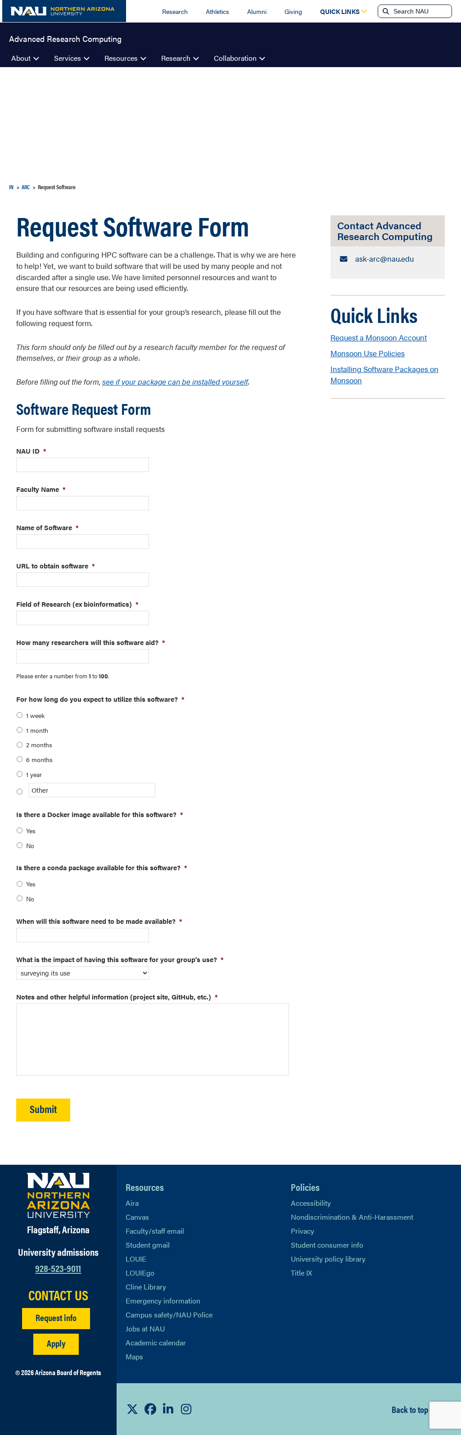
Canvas (137, 1216)
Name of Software (47, 527)
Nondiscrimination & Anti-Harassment (352, 1216)
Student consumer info (327, 1244)
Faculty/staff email (155, 1230)
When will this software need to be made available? (99, 920)
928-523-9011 (58, 1268)
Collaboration (235, 58)
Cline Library (146, 1286)
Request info (56, 1317)
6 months (39, 759)
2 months (39, 744)
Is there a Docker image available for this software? (99, 814)
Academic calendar (156, 1342)
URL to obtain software (55, 565)
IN (11, 186)
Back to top (410, 1409)
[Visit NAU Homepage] (58, 1195)
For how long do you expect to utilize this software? (100, 698)
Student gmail (148, 1244)
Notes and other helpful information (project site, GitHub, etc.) (117, 996)
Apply (56, 1342)
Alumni (257, 11)
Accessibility (311, 1203)
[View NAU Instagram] (186, 1409)
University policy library (328, 1258)
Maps (134, 1356)
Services (67, 58)
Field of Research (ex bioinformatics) (77, 603)
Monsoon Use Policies (367, 353)
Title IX (301, 1272)
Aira (132, 1203)
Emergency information (163, 1300)
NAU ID (31, 450)
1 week (35, 715)
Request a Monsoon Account (378, 337)
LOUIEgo (140, 1272)
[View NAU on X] (132, 1409)
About (21, 58)
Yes (31, 830)
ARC (26, 186)
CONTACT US (58, 1294)
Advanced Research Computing (65, 38)
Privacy (302, 1230)
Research (175, 11)
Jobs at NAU (145, 1328)
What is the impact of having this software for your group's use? (120, 959)
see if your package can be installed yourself (175, 381)
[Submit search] (385, 11)
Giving (293, 11)
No (30, 845)
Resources (121, 58)
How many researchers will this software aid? (90, 642)
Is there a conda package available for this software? (101, 867)
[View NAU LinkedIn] (168, 1409)
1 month (37, 730)
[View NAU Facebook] (150, 1409)
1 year (34, 774)
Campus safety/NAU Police (169, 1314)
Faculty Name (41, 489)
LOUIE (136, 1258)
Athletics (217, 11)
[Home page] (64, 11)
